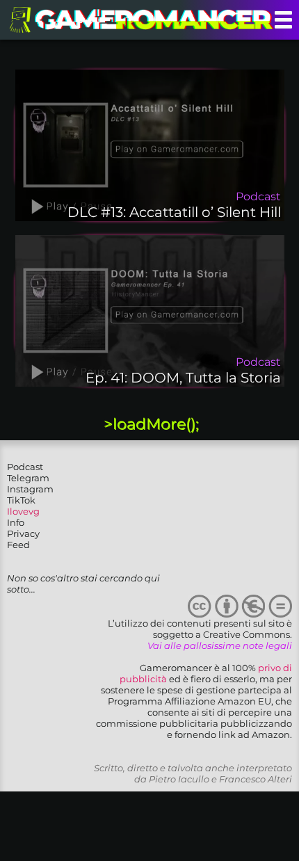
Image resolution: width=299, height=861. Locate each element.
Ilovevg (23, 511)
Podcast (25, 466)
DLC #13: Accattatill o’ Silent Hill (174, 212)
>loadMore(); (151, 424)
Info (15, 522)
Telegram (28, 477)
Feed (18, 544)
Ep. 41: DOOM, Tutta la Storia (183, 377)
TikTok (21, 500)
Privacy (23, 533)
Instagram (30, 488)
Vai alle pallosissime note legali (219, 645)
